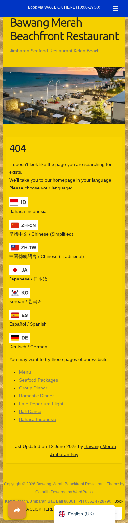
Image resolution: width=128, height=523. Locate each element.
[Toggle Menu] (115, 8)
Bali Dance (30, 411)
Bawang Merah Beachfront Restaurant (64, 29)
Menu (25, 372)
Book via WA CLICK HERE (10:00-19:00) (64, 7)
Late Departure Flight (41, 403)
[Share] (17, 510)
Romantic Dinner (36, 395)
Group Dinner (33, 387)
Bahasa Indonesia (37, 419)
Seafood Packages (38, 380)
